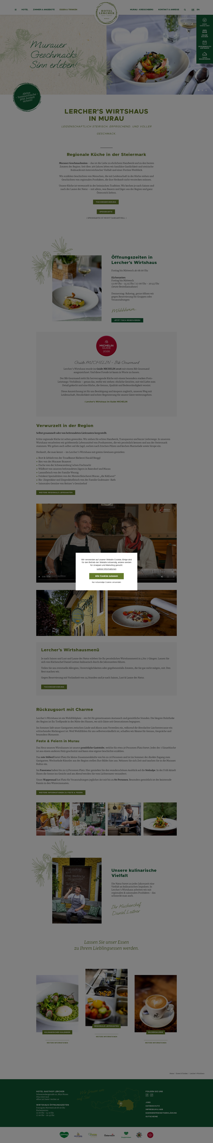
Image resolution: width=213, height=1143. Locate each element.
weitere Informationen (106, 569)
